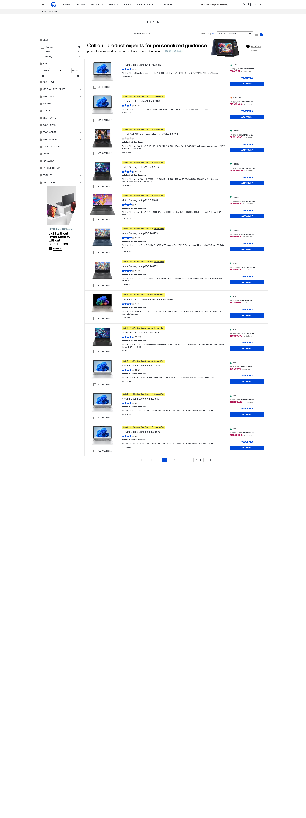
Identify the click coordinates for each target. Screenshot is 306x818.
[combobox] (235, 33)
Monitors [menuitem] (113, 4)
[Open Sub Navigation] (43, 4)
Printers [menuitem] (127, 4)
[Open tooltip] (41, 40)
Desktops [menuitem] (80, 4)
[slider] (43, 76)
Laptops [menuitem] (66, 4)
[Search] (243, 4)
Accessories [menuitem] (166, 4)
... (190, 460)
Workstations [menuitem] (97, 4)
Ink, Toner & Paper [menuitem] (145, 4)
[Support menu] (249, 4)
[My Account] (255, 4)
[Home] (53, 4)
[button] (60, 40)
